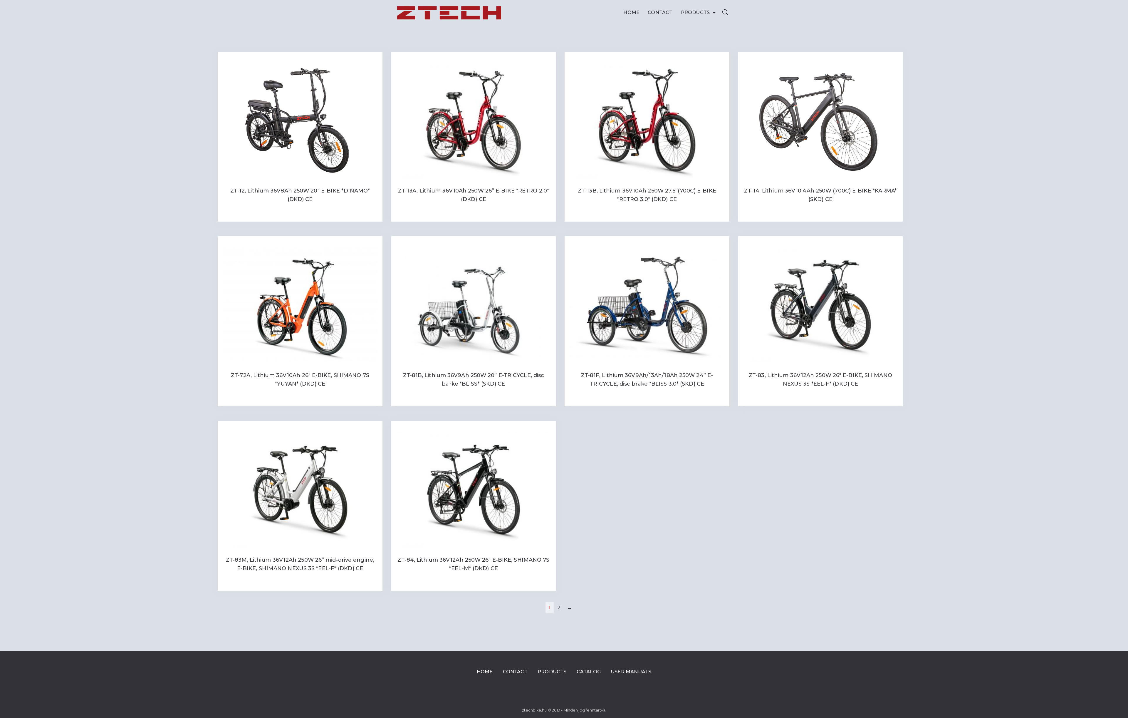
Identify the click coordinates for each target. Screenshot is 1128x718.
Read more (300, 211)
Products (695, 12)
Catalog (589, 672)
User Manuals (631, 672)
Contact (660, 12)
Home (631, 12)
